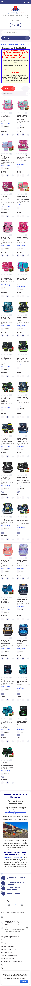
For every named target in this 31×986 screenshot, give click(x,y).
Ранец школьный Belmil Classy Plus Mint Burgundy (23, 157)
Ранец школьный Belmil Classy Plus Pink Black (7, 239)
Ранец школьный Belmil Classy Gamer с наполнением (23, 520)
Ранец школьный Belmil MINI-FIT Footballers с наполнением (6, 602)
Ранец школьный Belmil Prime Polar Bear (22, 681)
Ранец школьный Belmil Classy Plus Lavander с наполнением (6, 158)
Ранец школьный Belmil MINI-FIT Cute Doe (6, 562)
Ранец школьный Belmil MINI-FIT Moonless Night (6, 642)
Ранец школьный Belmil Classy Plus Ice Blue (7, 319)
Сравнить (6, 126)
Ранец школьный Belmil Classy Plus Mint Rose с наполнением (23, 198)
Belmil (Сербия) (5, 123)
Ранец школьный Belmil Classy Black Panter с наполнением (23, 479)
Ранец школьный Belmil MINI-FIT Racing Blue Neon (23, 642)
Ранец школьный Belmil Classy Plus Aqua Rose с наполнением (22, 117)
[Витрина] (23, 88)
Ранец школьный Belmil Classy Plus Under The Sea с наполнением (22, 279)
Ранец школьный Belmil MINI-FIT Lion (22, 600)
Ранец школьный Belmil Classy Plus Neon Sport (22, 358)
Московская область (16, 857)
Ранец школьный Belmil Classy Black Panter (6, 479)
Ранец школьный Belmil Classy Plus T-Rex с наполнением (7, 440)
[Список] (27, 88)
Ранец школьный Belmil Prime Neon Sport (22, 723)
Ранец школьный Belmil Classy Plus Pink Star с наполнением (7, 278)
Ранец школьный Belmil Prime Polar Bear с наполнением (7, 723)
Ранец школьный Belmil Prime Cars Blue (7, 680)
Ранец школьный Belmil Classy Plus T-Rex (22, 399)
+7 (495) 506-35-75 (13, 922)
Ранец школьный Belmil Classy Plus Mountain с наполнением (6, 359)
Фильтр (5, 88)
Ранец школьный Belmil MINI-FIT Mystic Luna (23, 562)
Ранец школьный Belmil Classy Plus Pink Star (23, 239)
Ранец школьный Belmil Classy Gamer (7, 519)
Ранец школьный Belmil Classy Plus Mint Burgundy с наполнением (7, 199)
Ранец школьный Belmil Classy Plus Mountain (22, 319)
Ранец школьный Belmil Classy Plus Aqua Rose (6, 117)
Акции (14, 25)
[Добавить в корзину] (12, 134)
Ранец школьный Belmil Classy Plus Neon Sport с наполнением (6, 399)
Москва (6, 857)
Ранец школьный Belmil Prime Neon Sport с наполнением (7, 764)
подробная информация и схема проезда (15, 812)
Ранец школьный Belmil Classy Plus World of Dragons (22, 440)
